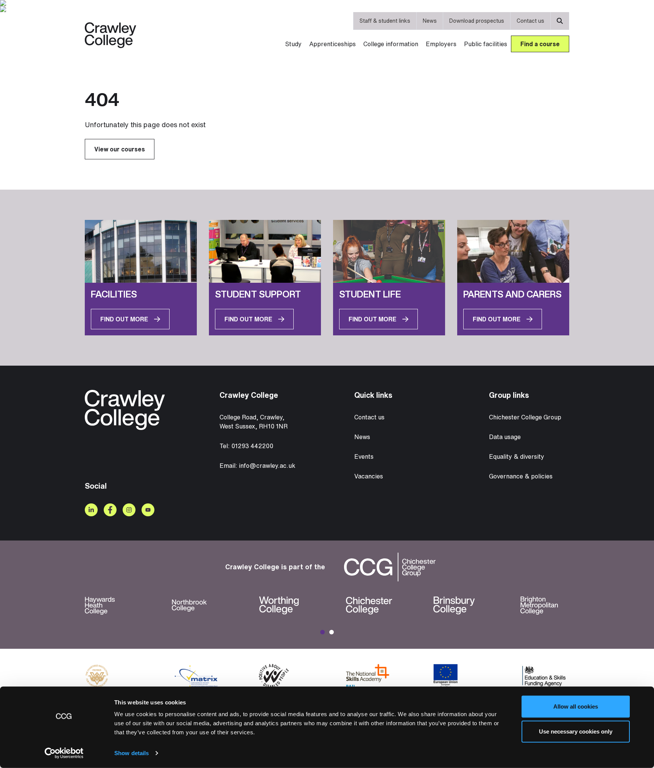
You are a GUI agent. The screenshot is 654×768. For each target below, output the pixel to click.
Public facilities (485, 43)
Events (364, 456)
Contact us (530, 21)
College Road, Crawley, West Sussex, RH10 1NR (254, 422)
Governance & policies (521, 476)
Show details (131, 753)
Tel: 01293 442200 (246, 445)
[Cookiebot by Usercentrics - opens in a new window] (64, 753)
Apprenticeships (332, 43)
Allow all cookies (575, 706)
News (430, 21)
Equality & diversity (516, 456)
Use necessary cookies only (575, 731)
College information (390, 43)
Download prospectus (476, 21)
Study (293, 43)
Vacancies (368, 476)
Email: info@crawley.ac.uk (257, 465)
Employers (441, 43)
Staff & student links (385, 21)
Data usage (505, 436)
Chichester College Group (525, 417)
